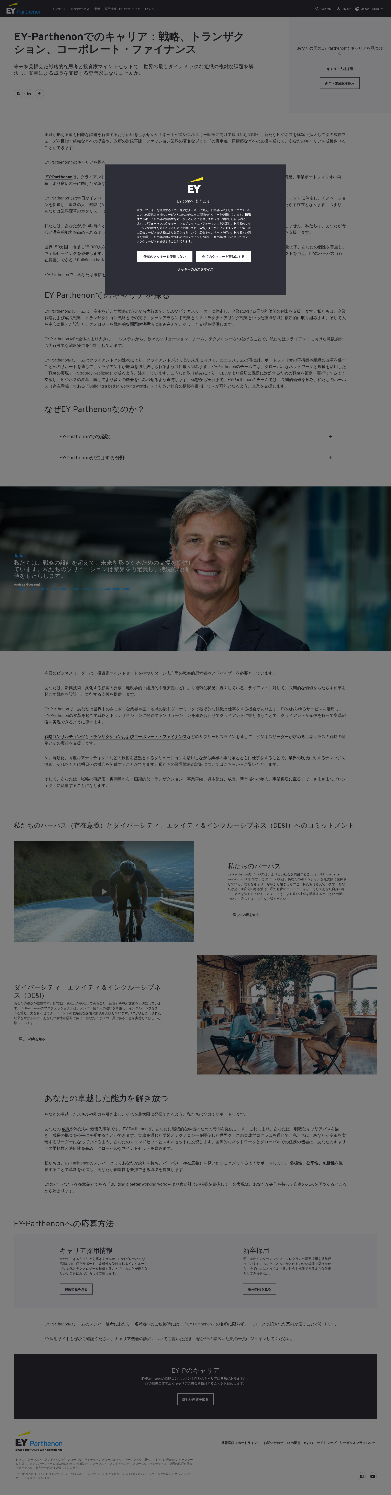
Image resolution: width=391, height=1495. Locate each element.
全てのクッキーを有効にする (223, 256)
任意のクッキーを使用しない (165, 256)
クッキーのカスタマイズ (195, 269)
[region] (195, 229)
